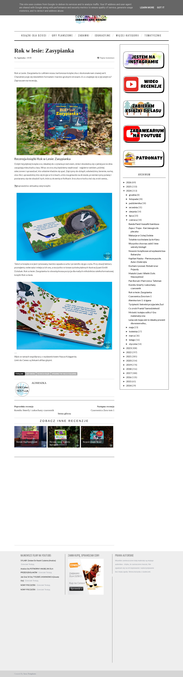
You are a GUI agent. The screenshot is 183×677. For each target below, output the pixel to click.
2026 (129, 182)
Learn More (147, 7)
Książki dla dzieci (33, 35)
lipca (131, 215)
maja (131, 327)
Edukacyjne (103, 35)
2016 (129, 377)
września (133, 207)
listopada (134, 199)
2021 (129, 356)
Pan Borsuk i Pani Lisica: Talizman (145, 280)
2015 (129, 381)
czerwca (133, 219)
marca (132, 335)
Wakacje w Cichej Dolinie (141, 235)
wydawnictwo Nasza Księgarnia (64, 374)
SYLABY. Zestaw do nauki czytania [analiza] (38, 561)
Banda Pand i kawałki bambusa (144, 224)
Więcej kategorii (127, 35)
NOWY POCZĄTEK (28, 585)
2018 (129, 368)
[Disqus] (64, 501)
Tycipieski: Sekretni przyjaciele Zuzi (146, 304)
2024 (129, 190)
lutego (132, 339)
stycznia (133, 344)
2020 (129, 360)
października (135, 203)
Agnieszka (21, 58)
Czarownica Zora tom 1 (140, 296)
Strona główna (64, 413)
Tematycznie (153, 35)
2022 (129, 352)
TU (16, 185)
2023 (129, 348)
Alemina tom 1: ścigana (140, 300)
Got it (160, 7)
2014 (129, 385)
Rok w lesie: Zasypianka (140, 292)
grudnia (133, 194)
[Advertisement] (136, 620)
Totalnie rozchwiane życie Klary (144, 239)
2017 (129, 373)
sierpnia (133, 211)
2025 (129, 186)
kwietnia (133, 331)
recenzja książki (43, 374)
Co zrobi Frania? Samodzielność (144, 308)
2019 (129, 364)
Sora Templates (29, 674)
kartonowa (30, 374)
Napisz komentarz (107, 58)
